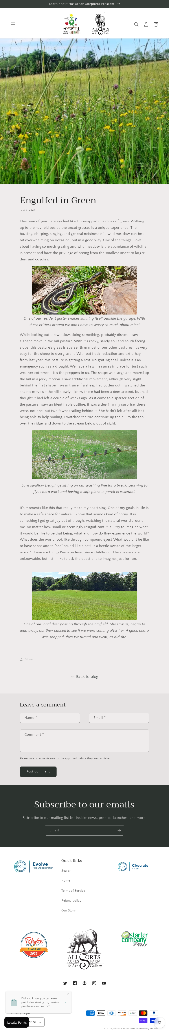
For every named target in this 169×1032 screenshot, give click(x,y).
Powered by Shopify (147, 1029)
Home (65, 880)
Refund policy (71, 900)
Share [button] (29, 659)
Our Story (68, 910)
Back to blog (87, 677)
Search (66, 871)
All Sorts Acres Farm (124, 1029)
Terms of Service (73, 891)
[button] (13, 24)
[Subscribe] (119, 830)
